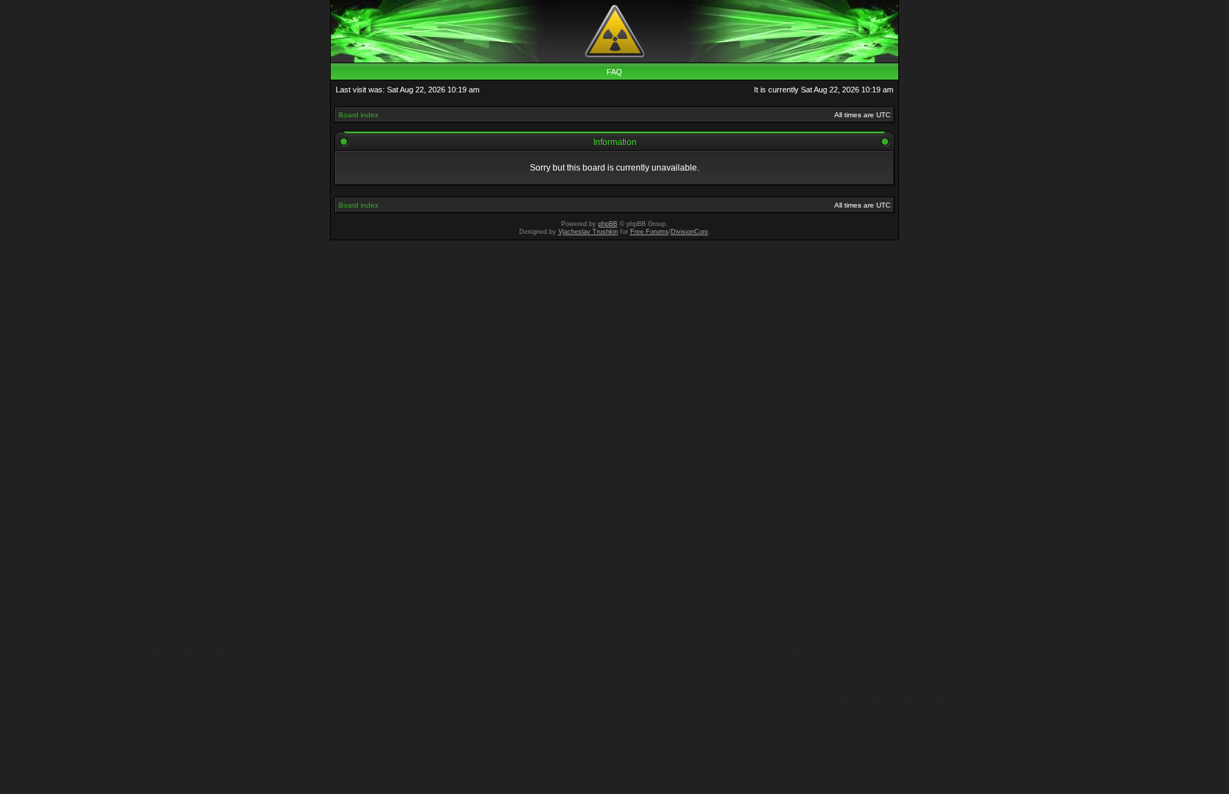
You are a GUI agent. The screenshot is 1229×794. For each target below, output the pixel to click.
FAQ (614, 72)
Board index (358, 115)
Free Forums (649, 231)
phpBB (607, 223)
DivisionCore (689, 231)
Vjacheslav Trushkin (588, 231)
